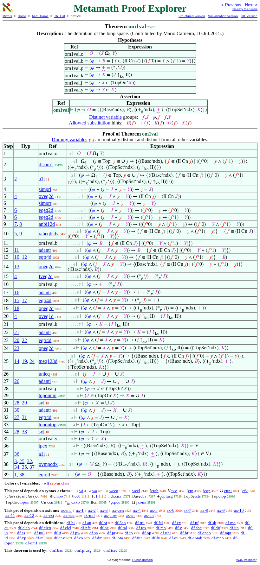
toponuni (47, 395)
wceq (113, 490)
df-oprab (195, 538)
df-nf (194, 522)
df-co (78, 538)
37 (32, 467)
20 (16, 340)
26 (16, 381)
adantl (45, 381)
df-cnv (59, 538)
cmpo (58, 496)
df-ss (21, 532)
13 (16, 266)
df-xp (21, 538)
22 (24, 340)
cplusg (167, 496)
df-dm (97, 538)
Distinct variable (105, 117)
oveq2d (46, 196)
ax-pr (130, 515)
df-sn (93, 532)
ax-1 (80, 510)
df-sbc (196, 527)
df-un (234, 527)
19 (24, 361)
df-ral (122, 527)
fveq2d (46, 276)
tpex (43, 445)
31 (24, 417)
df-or (103, 522)
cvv (174, 490)
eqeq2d (46, 210)
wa (94, 490)
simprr (45, 203)
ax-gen (118, 510)
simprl (45, 189)
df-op (146, 532)
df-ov (174, 538)
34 (16, 467)
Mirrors (7, 16)
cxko (75, 502)
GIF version (249, 16)
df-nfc (86, 527)
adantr (45, 250)
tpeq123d (48, 361)
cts (198, 496)
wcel (136, 490)
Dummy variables (69, 139)
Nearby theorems (244, 9)
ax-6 (170, 510)
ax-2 (92, 510)
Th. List (59, 16)
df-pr (111, 532)
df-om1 (46, 164)
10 (16, 257)
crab (155, 490)
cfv (245, 490)
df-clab (24, 527)
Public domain (142, 560)
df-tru (140, 522)
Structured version (192, 16)
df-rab (161, 527)
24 (32, 361)
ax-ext (48, 515)
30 (16, 410)
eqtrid (44, 474)
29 (24, 402)
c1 (96, 496)
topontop (47, 424)
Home (22, 16)
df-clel (65, 527)
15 (16, 300)
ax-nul (89, 515)
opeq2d (46, 266)
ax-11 (10, 515)
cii (95, 502)
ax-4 (137, 510)
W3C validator (246, 560)
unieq (44, 374)
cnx (118, 496)
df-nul (39, 532)
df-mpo (217, 538)
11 (16, 250)
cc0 (78, 496)
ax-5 (154, 510)
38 (21, 474)
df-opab (204, 532)
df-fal (158, 522)
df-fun (137, 538)
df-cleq (45, 527)
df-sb (212, 522)
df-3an (120, 522)
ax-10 (239, 510)
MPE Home (40, 16)
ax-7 (187, 510)
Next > (251, 5)
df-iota (117, 538)
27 (16, 417)
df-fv (156, 538)
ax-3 (104, 510)
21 (16, 332)
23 (16, 348)
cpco (116, 502)
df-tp (129, 532)
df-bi (71, 522)
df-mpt (225, 532)
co (38, 496)
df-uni (165, 532)
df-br (184, 532)
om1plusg (83, 550)
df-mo (230, 522)
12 (24, 257)
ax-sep (69, 515)
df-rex (141, 527)
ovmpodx (48, 464)
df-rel (40, 538)
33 (24, 431)
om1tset (110, 550)
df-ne (104, 527)
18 (16, 308)
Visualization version (223, 16)
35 (24, 467)
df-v (178, 527)
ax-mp (66, 510)
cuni (228, 490)
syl (41, 402)
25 (21, 461)
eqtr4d (45, 257)
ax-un (149, 515)
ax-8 (204, 510)
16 (16, 292)
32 (29, 461)
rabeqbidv (49, 233)
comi (142, 502)
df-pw (75, 532)
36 (16, 454)
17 (24, 300)
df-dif (215, 527)
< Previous (231, 5)
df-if (57, 532)
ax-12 (29, 515)
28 (16, 402)
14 (16, 361)
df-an (86, 522)
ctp (190, 490)
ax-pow (110, 515)
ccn (50, 502)
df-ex (176, 522)
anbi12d (47, 224)
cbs (143, 496)
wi (81, 490)
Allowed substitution (89, 122)
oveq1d (46, 316)
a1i (42, 178)
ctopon (23, 502)
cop (207, 490)
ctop (222, 496)
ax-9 (221, 510)
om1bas (56, 550)
